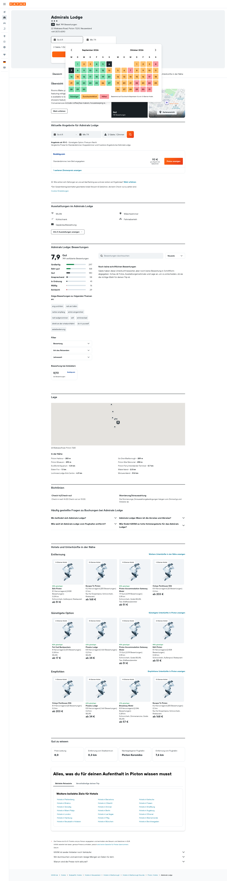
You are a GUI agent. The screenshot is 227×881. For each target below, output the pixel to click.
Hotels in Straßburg (147, 807)
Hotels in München (105, 821)
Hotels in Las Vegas (105, 814)
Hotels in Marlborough (112, 875)
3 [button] (90, 64)
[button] (4, 4)
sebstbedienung (58, 329)
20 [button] (109, 76)
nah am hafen (71, 306)
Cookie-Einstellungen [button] (60, 191)
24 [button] (90, 83)
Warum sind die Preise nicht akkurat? (71, 861)
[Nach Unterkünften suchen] (4, 17)
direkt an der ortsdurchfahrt (63, 323)
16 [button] (84, 76)
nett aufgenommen (60, 318)
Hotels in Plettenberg (65, 799)
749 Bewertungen (69, 24)
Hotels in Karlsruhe (146, 799)
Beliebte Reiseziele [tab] (63, 783)
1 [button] (77, 64)
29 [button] (77, 89)
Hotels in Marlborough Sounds (134, 875)
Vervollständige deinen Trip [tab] (87, 783)
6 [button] (109, 64)
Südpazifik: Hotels (75, 875)
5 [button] (103, 64)
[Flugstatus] (4, 41)
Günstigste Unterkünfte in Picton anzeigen (167, 613)
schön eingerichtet (75, 312)
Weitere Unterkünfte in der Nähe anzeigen (167, 554)
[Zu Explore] (4, 36)
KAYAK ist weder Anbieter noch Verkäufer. (73, 852)
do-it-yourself (83, 323)
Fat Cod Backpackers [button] (61, 647)
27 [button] (109, 83)
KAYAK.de (54, 875)
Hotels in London (64, 814)
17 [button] (90, 76)
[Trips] (4, 54)
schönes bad (82, 318)
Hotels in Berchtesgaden (149, 821)
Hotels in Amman (105, 807)
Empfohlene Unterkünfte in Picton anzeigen (166, 671)
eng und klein (57, 306)
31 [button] (149, 89)
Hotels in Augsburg (146, 810)
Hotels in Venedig (64, 807)
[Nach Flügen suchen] (4, 12)
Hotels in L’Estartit (105, 803)
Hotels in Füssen (145, 803)
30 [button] (84, 89)
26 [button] (103, 83)
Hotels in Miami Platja (65, 810)
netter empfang (58, 312)
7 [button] (71, 70)
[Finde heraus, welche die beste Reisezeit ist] (4, 47)
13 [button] (109, 70)
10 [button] (90, 70)
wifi (72, 318)
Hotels (63, 875)
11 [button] (96, 70)
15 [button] (78, 76)
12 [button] (103, 70)
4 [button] (96, 64)
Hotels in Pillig (103, 818)
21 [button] (71, 83)
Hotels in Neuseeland (92, 875)
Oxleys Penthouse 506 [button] (162, 586)
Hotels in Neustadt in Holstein (69, 821)
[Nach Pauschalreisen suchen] (4, 28)
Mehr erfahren (130, 182)
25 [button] (96, 83)
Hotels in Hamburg (64, 818)
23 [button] (84, 83)
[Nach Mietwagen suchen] (4, 23)
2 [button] (84, 64)
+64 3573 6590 (58, 31)
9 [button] (84, 70)
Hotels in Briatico (64, 803)
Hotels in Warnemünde (148, 818)
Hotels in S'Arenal (146, 814)
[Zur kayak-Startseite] (17, 4)
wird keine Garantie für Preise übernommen (112, 844)
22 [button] (77, 83)
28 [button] (71, 89)
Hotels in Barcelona (106, 799)
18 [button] (97, 76)
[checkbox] (64, 374)
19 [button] (103, 76)
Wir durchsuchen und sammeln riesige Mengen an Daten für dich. (84, 857)
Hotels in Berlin (104, 810)
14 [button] (71, 76)
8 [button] (77, 70)
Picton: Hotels (153, 875)
